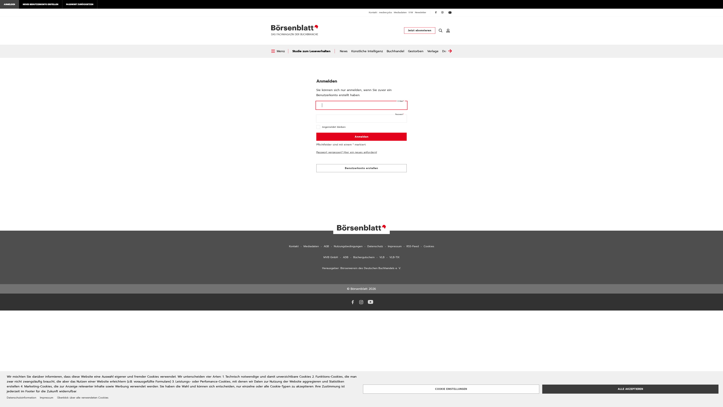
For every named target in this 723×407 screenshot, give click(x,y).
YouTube (450, 12)
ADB (345, 257)
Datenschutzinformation (21, 398)
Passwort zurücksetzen (79, 4)
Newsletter (420, 12)
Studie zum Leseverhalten (311, 51)
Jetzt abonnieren (419, 30)
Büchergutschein (363, 257)
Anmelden (9, 4)
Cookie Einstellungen (451, 389)
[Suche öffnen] (440, 30)
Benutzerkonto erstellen (361, 168)
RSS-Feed (412, 246)
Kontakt (373, 12)
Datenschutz (375, 246)
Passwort (399, 114)
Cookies (429, 246)
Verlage (433, 51)
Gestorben (415, 51)
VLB (381, 257)
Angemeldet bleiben (333, 127)
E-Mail (400, 101)
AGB (326, 246)
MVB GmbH (330, 257)
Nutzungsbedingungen (348, 246)
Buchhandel (395, 51)
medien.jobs (385, 12)
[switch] (278, 51)
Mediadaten (400, 12)
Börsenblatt (294, 28)
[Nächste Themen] (450, 51)
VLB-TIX (394, 257)
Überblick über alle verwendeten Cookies (82, 398)
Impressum (395, 246)
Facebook (436, 12)
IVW (411, 12)
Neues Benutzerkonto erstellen (40, 4)
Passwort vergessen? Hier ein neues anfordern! (346, 152)
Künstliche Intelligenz (367, 51)
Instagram (442, 12)
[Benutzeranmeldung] (448, 30)
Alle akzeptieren (630, 389)
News (344, 51)
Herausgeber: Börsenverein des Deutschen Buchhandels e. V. (361, 268)
